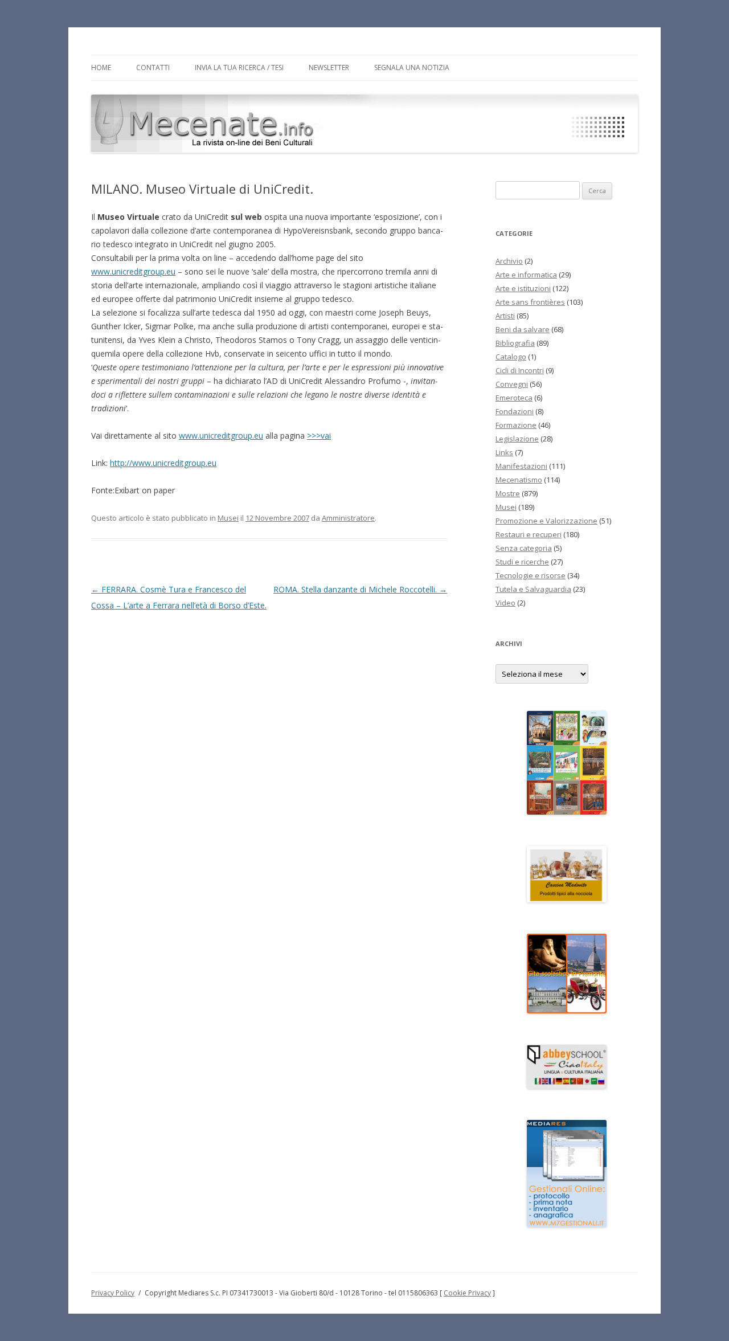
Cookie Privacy (467, 1293)
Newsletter (329, 67)
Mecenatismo (518, 480)
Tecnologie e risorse (530, 575)
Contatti (153, 67)
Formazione (515, 425)
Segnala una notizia (411, 67)
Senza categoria (523, 548)
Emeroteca (514, 398)
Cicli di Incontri (519, 370)
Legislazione (517, 439)
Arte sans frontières (530, 302)
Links (504, 452)
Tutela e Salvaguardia (533, 589)
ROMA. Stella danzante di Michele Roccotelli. (360, 589)
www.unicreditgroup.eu (133, 271)
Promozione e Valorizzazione (546, 521)
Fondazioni (514, 411)
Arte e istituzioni (523, 288)
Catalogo (510, 356)
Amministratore (348, 518)
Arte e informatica (526, 274)
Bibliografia (515, 343)
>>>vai (319, 435)
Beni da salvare (522, 329)
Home (101, 67)
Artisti (505, 315)
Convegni (511, 384)
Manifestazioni (521, 466)
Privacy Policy (112, 1293)
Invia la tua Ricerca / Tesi (239, 67)
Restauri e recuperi (528, 534)
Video (505, 603)
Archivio (509, 261)
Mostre (507, 493)
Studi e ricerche (522, 562)
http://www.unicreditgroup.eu (163, 462)
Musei (228, 518)
